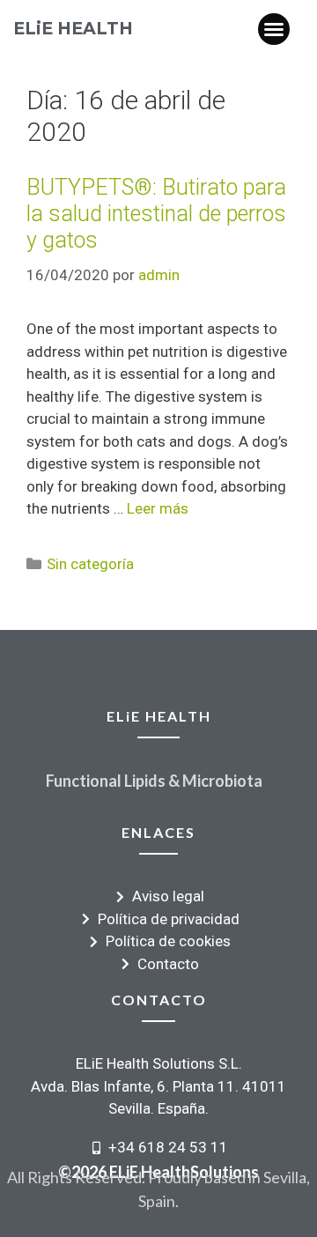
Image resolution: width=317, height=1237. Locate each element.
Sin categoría (90, 564)
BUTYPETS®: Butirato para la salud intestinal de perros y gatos (156, 213)
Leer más (157, 508)
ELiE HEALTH (73, 28)
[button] (274, 29)
